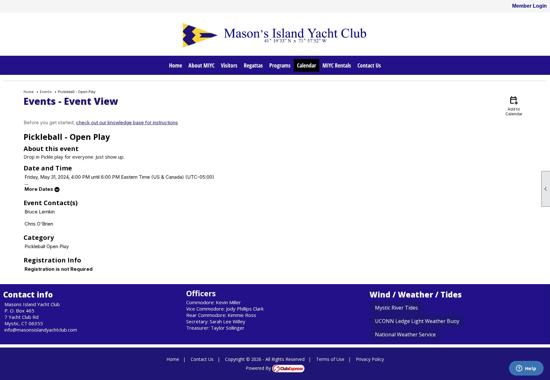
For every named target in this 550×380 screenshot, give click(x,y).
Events (46, 92)
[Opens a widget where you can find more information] (526, 369)
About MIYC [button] (201, 65)
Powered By (259, 368)
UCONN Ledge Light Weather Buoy (417, 321)
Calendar (306, 65)
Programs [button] (280, 65)
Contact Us (369, 65)
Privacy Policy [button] (370, 359)
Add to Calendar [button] (513, 105)
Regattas (253, 65)
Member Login (529, 6)
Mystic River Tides (396, 307)
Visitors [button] (229, 65)
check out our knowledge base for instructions (127, 122)
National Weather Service (405, 334)
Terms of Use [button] (330, 359)
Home (175, 65)
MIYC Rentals (336, 65)
